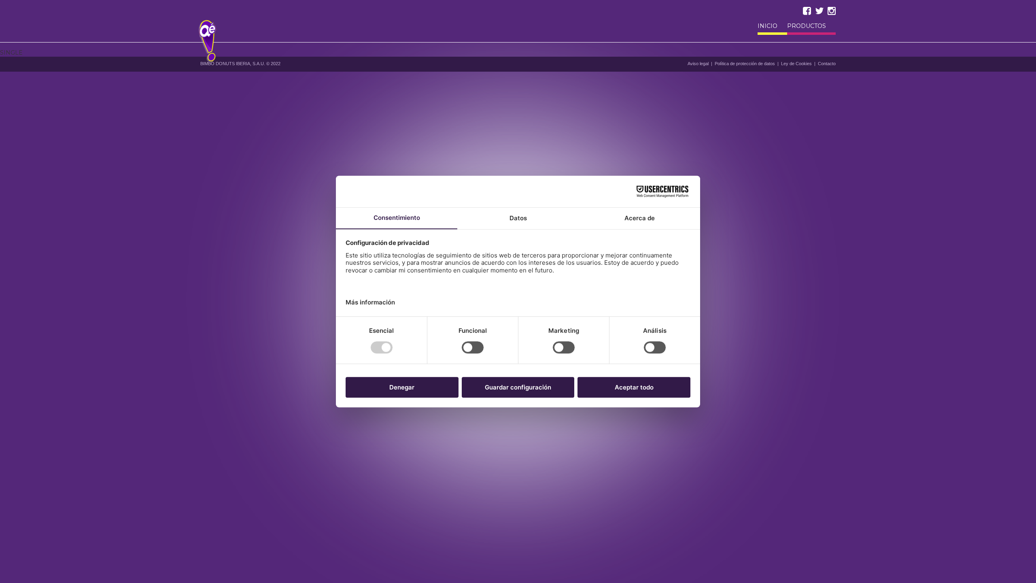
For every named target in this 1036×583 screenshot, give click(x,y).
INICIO (767, 26)
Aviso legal (698, 63)
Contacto (827, 63)
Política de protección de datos (745, 63)
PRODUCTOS (806, 26)
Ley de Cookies (796, 63)
